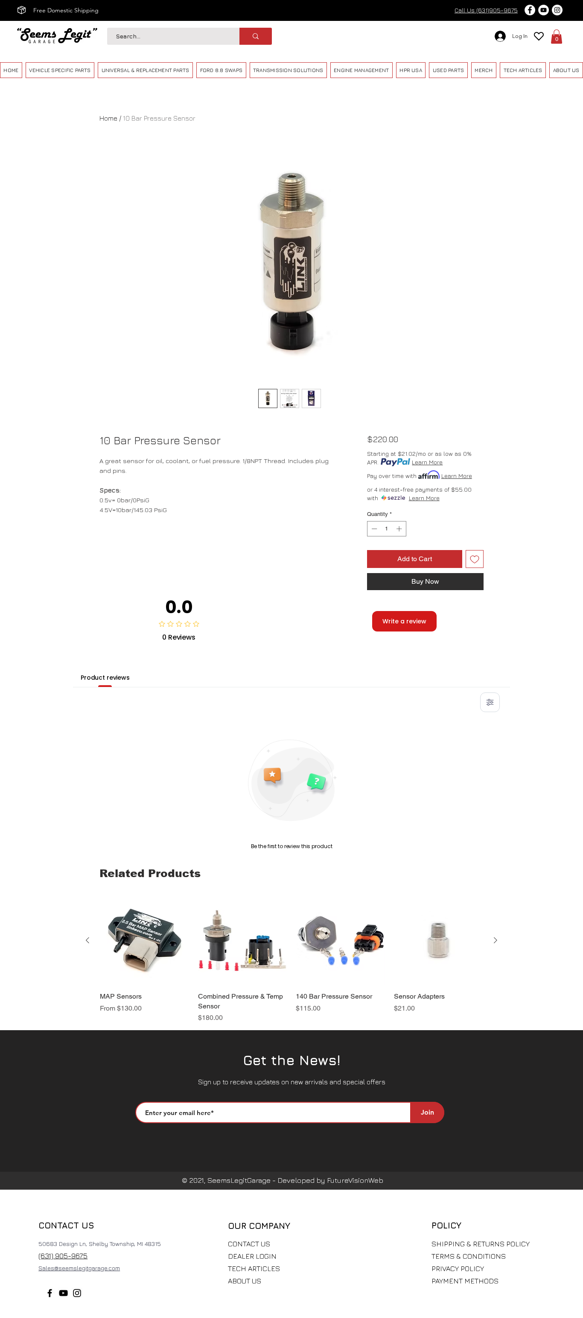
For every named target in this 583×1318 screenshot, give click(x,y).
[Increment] (400, 528)
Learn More (427, 462)
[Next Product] (495, 940)
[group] (291, 959)
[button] (557, 36)
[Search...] (255, 36)
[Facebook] (49, 1293)
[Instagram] (77, 1293)
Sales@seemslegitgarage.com (79, 1268)
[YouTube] (63, 1293)
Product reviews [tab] (105, 677)
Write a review (404, 621)
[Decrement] (373, 528)
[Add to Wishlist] (475, 559)
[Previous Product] (87, 940)
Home (108, 118)
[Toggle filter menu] (490, 702)
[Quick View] (144, 940)
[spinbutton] (386, 528)
